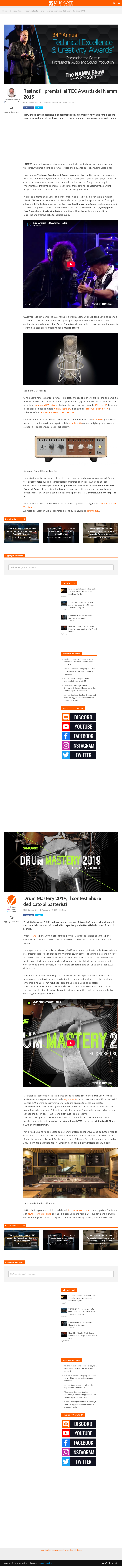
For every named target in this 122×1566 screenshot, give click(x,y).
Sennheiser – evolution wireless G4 (57, 412)
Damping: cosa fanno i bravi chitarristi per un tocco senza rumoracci (80, 671)
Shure (36, 935)
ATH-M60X (98, 419)
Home (4, 11)
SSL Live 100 (101, 405)
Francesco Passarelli (12, 100)
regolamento (70, 1099)
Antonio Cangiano (26, 537)
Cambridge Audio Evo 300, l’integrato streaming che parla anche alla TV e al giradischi (100, 531)
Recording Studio (16, 11)
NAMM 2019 (93, 510)
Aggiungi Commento (12, 112)
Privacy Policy (46, 1563)
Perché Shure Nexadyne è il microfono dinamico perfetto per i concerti (80, 662)
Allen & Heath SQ (62, 408)
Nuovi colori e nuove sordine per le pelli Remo (61, 1550)
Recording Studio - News (34, 11)
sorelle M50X (75, 423)
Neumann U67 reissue (46, 405)
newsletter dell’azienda (39, 1213)
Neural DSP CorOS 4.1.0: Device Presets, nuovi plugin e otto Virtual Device (61, 531)
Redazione (106, 537)
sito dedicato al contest (79, 1210)
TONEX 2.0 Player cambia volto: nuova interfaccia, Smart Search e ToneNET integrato (21, 531)
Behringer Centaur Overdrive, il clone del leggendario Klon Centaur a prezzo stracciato (80, 688)
